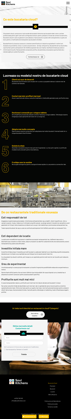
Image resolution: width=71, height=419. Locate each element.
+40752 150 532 (18, 398)
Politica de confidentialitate (52, 401)
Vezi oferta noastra (34, 315)
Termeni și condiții (53, 407)
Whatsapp (44, 416)
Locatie (52, 391)
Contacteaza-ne (33, 57)
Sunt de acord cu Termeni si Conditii (17, 349)
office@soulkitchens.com (18, 401)
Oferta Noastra (52, 394)
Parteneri (52, 386)
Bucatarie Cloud (52, 383)
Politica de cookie (53, 404)
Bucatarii (52, 389)
